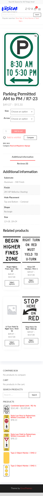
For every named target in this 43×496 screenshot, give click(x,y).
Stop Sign (19, 18)
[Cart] (35, 9)
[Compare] (26, 8)
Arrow (7, 118)
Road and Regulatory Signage (20, 146)
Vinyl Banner (29, 18)
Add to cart (18, 131)
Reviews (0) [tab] (22, 164)
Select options (12, 283)
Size (7, 111)
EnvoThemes (26, 488)
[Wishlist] (29, 8)
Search (37, 14)
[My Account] (32, 8)
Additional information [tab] (22, 157)
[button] (39, 9)
